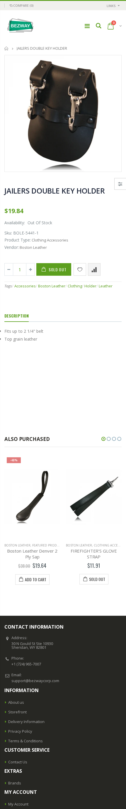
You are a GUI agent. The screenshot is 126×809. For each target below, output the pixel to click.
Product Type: (17, 240)
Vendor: (11, 247)
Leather (106, 286)
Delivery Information (26, 721)
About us (16, 702)
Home (6, 48)
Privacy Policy (20, 731)
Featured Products (48, 545)
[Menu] (87, 26)
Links (111, 6)
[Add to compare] (94, 269)
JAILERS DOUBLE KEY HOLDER (54, 191)
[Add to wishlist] (80, 269)
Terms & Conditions (25, 741)
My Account (18, 804)
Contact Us (17, 762)
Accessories (25, 286)
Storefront (17, 712)
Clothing (75, 286)
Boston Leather (51, 286)
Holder (90, 286)
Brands (14, 783)
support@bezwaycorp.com (35, 680)
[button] (103, 438)
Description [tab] (16, 316)
